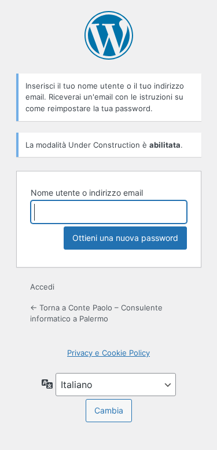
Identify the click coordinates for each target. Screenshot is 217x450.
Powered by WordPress (108, 35)
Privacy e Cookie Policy (108, 352)
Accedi (42, 286)
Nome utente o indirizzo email (87, 192)
